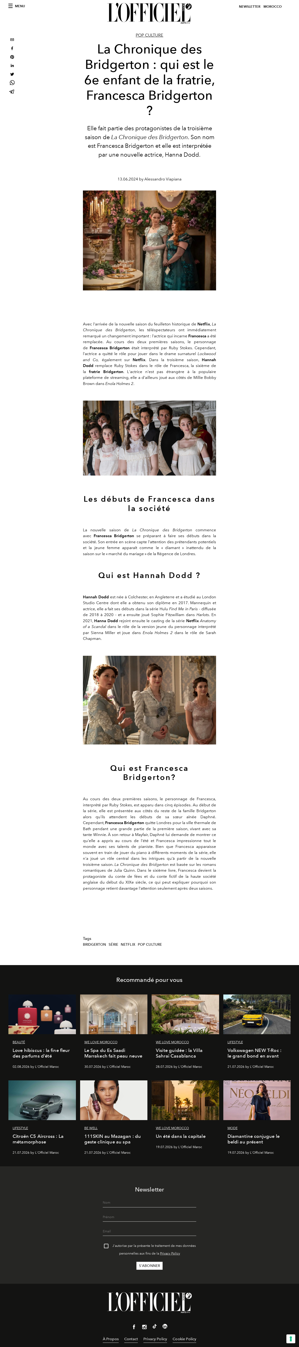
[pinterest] (12, 57)
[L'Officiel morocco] (149, 13)
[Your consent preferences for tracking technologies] (290, 1338)
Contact (131, 1339)
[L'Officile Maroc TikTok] (154, 1327)
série (113, 944)
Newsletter (249, 7)
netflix (128, 944)
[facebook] (12, 49)
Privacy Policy (170, 1253)
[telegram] (12, 92)
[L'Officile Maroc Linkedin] (165, 1327)
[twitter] (12, 75)
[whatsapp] (12, 83)
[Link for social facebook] (134, 1328)
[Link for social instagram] (144, 1328)
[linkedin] (12, 66)
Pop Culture (150, 944)
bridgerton (94, 944)
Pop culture (149, 35)
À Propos (111, 1339)
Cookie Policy (184, 1339)
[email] (12, 40)
